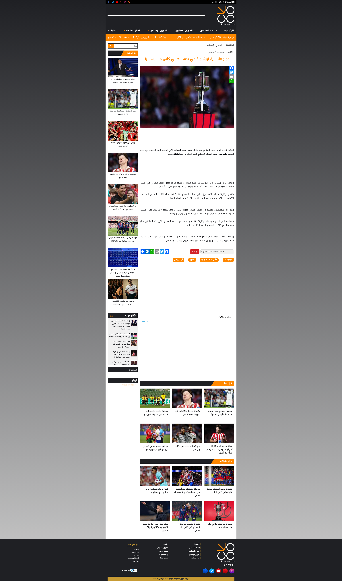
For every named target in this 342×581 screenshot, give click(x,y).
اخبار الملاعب (195, 558)
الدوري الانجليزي (184, 30)
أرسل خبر (136, 561)
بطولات (165, 544)
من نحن (136, 549)
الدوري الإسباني (158, 30)
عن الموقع (135, 552)
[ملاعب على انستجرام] (125, 2)
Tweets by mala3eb (129, 384)
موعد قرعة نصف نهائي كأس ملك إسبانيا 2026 (219, 525)
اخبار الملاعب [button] (132, 30)
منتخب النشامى (208, 30)
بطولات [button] (112, 30)
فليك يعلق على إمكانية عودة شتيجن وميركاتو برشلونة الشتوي (155, 527)
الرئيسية (229, 30)
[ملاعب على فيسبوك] (109, 2)
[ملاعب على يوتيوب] (117, 2)
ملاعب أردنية (163, 551)
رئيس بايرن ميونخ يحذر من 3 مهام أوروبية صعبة (123, 144)
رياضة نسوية (163, 554)
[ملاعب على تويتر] (113, 2)
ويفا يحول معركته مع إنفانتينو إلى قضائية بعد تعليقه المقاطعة (123, 81)
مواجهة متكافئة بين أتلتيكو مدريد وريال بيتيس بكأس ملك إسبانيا (187, 492)
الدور (218, 150)
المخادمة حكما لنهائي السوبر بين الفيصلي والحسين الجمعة (119, 335)
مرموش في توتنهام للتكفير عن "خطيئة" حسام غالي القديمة (123, 303)
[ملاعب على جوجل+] (121, 2)
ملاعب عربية (164, 558)
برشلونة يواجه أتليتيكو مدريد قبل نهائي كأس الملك (219, 490)
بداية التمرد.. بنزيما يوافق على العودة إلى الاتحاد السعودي (121, 364)
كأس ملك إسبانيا (183, 150)
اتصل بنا (136, 555)
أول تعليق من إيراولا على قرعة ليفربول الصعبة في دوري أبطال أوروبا (122, 207)
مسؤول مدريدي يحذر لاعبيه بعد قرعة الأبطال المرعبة (220, 413)
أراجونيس (222, 154)
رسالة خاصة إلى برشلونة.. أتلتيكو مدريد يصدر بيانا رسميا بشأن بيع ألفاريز (219, 450)
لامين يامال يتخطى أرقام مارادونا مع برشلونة (157, 490)
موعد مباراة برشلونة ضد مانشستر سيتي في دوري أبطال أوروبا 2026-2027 (123, 239)
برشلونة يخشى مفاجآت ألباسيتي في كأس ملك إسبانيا (190, 527)
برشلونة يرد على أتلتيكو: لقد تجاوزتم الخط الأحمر (187, 413)
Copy (194, 251)
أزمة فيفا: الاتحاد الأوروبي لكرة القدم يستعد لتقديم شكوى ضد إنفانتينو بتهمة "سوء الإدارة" (166, 37)
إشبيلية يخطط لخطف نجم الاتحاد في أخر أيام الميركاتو (156, 413)
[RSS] (129, 2)
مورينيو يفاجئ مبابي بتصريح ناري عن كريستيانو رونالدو (155, 448)
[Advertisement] (187, 162)
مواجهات (178, 154)
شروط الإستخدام (133, 558)
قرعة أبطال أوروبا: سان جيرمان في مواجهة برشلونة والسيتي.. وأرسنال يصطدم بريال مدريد (122, 272)
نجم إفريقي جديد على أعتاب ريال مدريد (188, 448)
